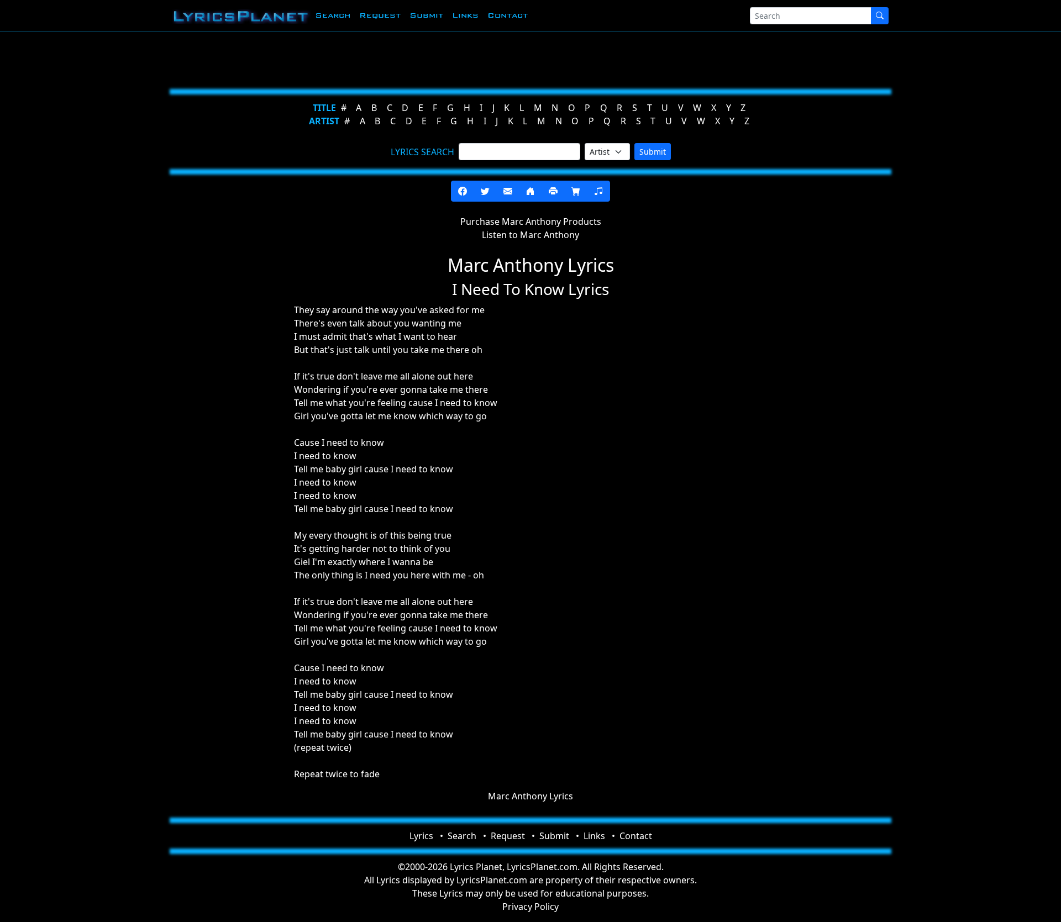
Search (332, 15)
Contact (507, 15)
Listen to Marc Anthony (530, 235)
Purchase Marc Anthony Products (530, 221)
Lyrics (421, 836)
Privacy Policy (530, 906)
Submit (426, 15)
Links (465, 15)
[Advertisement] (476, 58)
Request (380, 15)
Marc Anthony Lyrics (530, 796)
